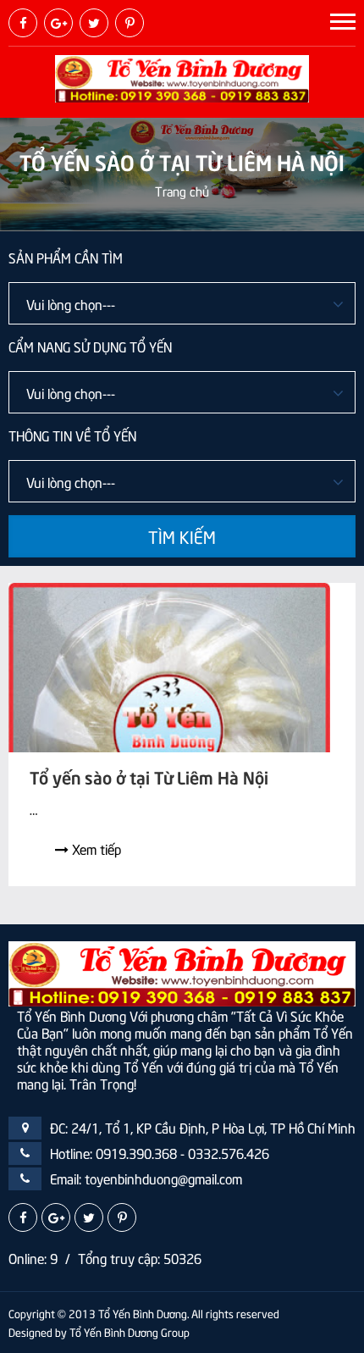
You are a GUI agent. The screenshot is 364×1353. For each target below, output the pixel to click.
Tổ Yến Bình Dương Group (129, 1331)
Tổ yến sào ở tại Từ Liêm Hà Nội (149, 776)
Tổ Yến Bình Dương (142, 1313)
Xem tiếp (95, 848)
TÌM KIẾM (182, 535)
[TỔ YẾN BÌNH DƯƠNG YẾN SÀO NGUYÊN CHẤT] (182, 76)
